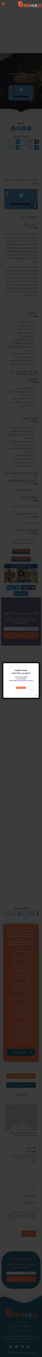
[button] (3, 3)
